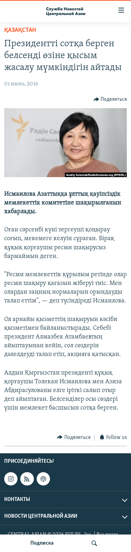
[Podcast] (43, 478)
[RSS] (27, 478)
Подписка (41, 543)
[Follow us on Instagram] (10, 478)
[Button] (110, 99)
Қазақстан (20, 30)
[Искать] (94, 543)
